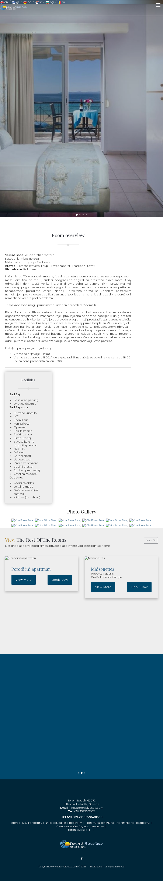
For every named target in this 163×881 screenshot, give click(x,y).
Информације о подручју (64, 822)
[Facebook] (81, 858)
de (29, 2)
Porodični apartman (31, 569)
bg (51, 2)
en (6, 2)
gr (17, 2)
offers (14, 822)
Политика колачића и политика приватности (118, 822)
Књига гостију (32, 822)
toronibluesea (77, 829)
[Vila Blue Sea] (22, 520)
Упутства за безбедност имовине (80, 826)
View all (151, 540)
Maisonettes (102, 569)
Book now (60, 580)
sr (40, 2)
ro (63, 2)
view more (23, 580)
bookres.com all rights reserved (107, 866)
